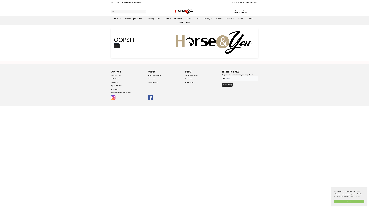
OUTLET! (251, 19)
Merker (188, 22)
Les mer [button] (358, 196)
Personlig (151, 19)
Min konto (250, 2)
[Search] (145, 11)
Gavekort (219, 19)
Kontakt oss (243, 2)
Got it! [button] (349, 201)
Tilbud (181, 22)
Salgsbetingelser (153, 82)
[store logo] (184, 11)
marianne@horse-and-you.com (121, 93)
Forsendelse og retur (154, 75)
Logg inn (255, 2)
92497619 (115, 89)
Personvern (151, 79)
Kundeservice (235, 2)
